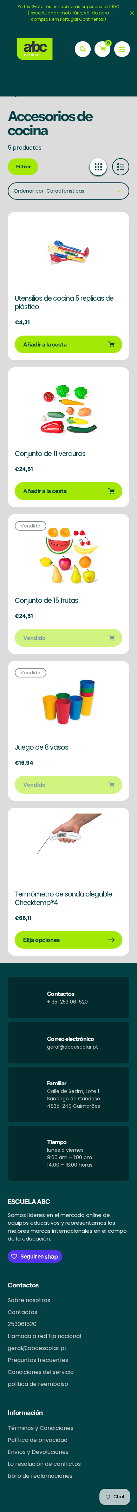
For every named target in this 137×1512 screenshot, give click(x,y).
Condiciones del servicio (41, 1372)
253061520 (22, 1324)
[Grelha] (98, 166)
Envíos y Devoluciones (38, 1452)
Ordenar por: (29, 190)
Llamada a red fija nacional (44, 1336)
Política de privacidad (37, 1440)
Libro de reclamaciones (40, 1476)
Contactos (22, 1312)
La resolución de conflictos (44, 1464)
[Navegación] (122, 49)
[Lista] (120, 166)
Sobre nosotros (29, 1300)
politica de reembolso (38, 1384)
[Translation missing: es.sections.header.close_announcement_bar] (131, 13)
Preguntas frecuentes (38, 1360)
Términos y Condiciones (40, 1428)
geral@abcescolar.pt (37, 1348)
